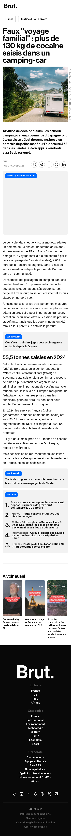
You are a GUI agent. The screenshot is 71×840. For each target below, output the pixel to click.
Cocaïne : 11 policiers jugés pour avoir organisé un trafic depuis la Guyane (33, 344)
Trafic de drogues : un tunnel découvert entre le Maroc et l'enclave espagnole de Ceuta (34, 481)
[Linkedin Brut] (56, 794)
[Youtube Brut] (28, 794)
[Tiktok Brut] (14, 794)
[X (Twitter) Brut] (49, 794)
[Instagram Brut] (21, 794)
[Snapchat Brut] (35, 794)
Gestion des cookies (35, 827)
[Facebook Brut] (42, 794)
